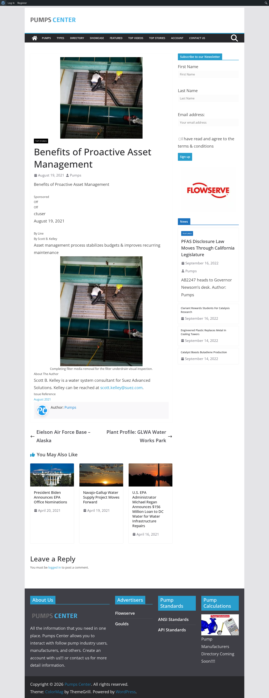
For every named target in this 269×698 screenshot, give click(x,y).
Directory (77, 38)
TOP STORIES (157, 38)
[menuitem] (3, 3)
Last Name (188, 90)
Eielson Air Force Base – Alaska (63, 436)
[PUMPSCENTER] (54, 612)
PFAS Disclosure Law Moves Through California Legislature (208, 247)
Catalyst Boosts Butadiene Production (204, 352)
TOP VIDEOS (135, 38)
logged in (54, 567)
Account (177, 38)
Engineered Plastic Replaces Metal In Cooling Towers (203, 332)
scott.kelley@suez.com (121, 387)
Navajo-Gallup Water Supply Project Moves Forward (101, 497)
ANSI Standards (173, 619)
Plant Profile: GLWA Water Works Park (136, 436)
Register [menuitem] (22, 2)
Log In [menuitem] (11, 2)
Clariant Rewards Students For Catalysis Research (205, 310)
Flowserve (125, 613)
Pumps (46, 38)
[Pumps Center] (34, 38)
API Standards (172, 630)
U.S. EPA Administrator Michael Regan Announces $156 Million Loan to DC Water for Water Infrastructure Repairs (148, 509)
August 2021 (42, 399)
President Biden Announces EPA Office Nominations (50, 497)
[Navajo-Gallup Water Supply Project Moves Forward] (101, 466)
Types (60, 38)
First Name (188, 66)
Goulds (122, 624)
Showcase (97, 38)
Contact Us (197, 38)
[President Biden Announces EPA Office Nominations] (52, 466)
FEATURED (116, 38)
